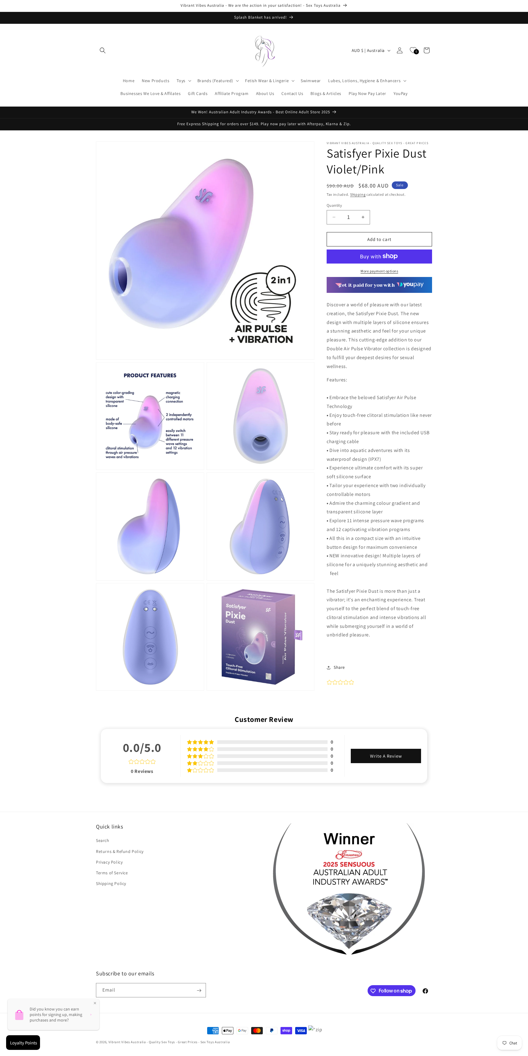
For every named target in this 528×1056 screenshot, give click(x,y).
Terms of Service (112, 873)
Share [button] (339, 667)
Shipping (358, 194)
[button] (102, 50)
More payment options (379, 270)
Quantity (334, 205)
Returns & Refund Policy (120, 851)
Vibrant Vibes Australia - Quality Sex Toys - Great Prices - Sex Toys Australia (169, 1042)
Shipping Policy (111, 883)
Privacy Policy (109, 862)
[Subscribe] (199, 990)
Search (102, 840)
